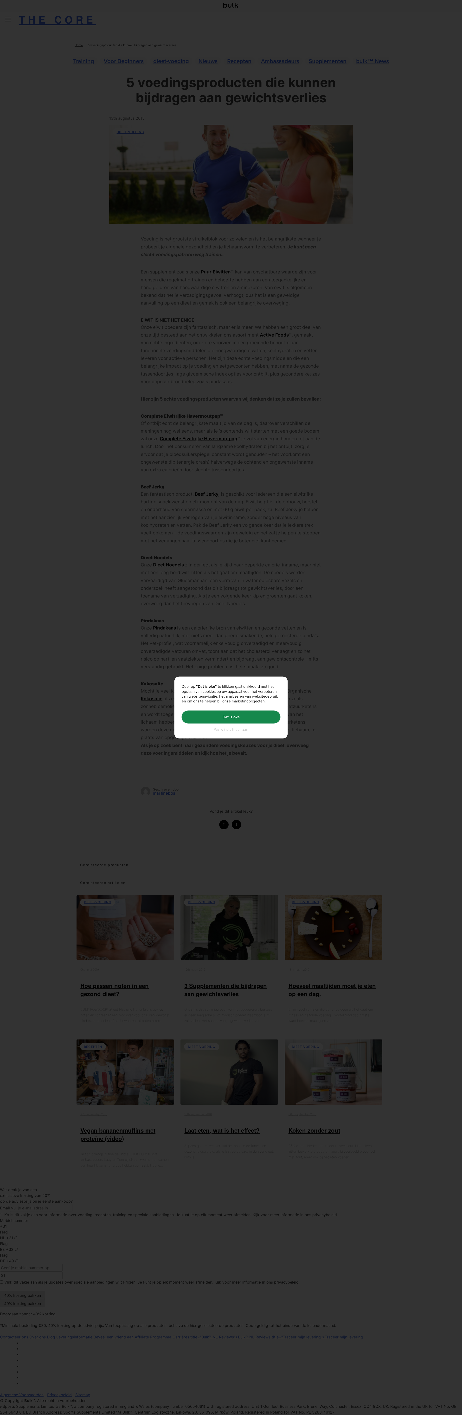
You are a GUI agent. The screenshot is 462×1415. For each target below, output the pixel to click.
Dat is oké (231, 717)
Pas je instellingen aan (231, 729)
